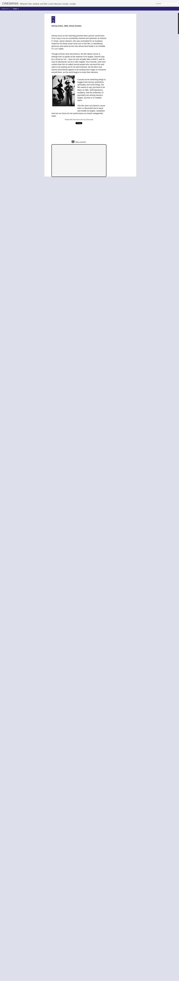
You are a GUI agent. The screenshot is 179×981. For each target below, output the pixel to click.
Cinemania (89, 119)
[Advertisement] (117, 49)
